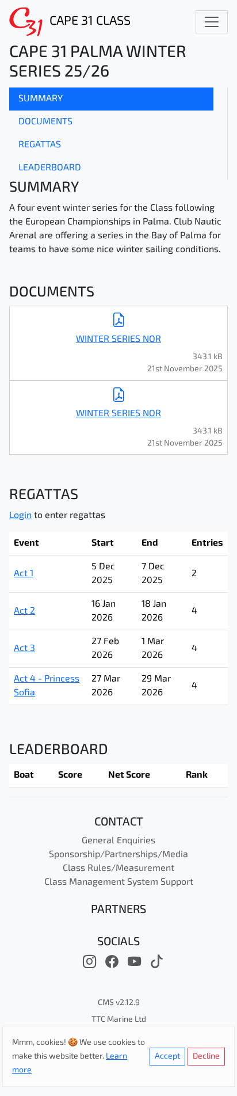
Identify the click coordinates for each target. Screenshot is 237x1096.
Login (20, 515)
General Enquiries (118, 841)
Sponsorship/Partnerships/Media (118, 854)
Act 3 (24, 648)
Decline (206, 1056)
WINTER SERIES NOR (118, 339)
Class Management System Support (118, 882)
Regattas (39, 145)
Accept (167, 1056)
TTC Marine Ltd (118, 1019)
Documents (45, 122)
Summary (40, 99)
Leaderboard (49, 168)
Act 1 (23, 574)
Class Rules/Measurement (118, 868)
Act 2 (24, 611)
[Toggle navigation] (212, 21)
